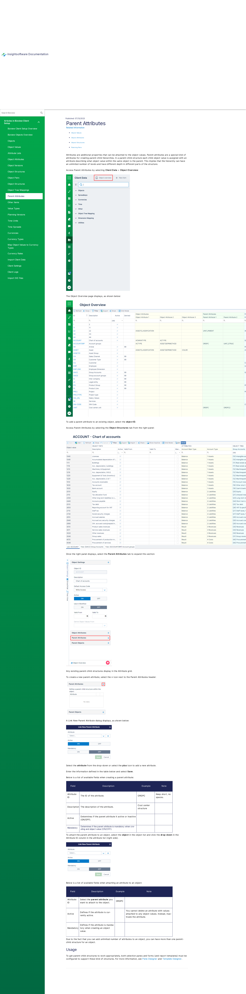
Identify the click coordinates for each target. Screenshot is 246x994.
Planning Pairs (76, 147)
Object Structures (78, 142)
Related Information (75, 127)
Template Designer (172, 959)
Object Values (76, 133)
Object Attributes (77, 138)
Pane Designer (149, 959)
